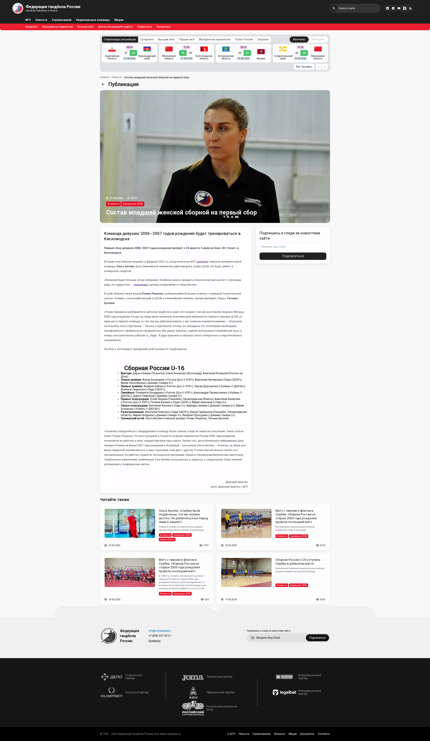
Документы (307, 733)
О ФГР (231, 733)
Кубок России (244, 39)
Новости (41, 20)
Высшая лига (85, 27)
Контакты (154, 641)
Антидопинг (164, 27)
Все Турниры (304, 66)
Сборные (263, 39)
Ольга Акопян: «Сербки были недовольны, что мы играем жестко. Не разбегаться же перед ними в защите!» (183, 516)
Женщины (318, 39)
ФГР (28, 20)
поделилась (141, 284)
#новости (113, 203)
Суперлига (31, 27)
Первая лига (144, 27)
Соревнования (61, 20)
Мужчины (299, 39)
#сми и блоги (167, 539)
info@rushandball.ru (159, 631)
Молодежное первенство (57, 27)
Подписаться (293, 256)
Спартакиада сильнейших (120, 39)
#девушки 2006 (133, 203)
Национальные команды (93, 20)
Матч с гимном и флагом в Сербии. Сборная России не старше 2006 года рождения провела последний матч (296, 516)
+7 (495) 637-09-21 (159, 636)
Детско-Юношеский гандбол (115, 27)
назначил (202, 261)
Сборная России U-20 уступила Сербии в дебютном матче (297, 561)
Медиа (118, 20)
